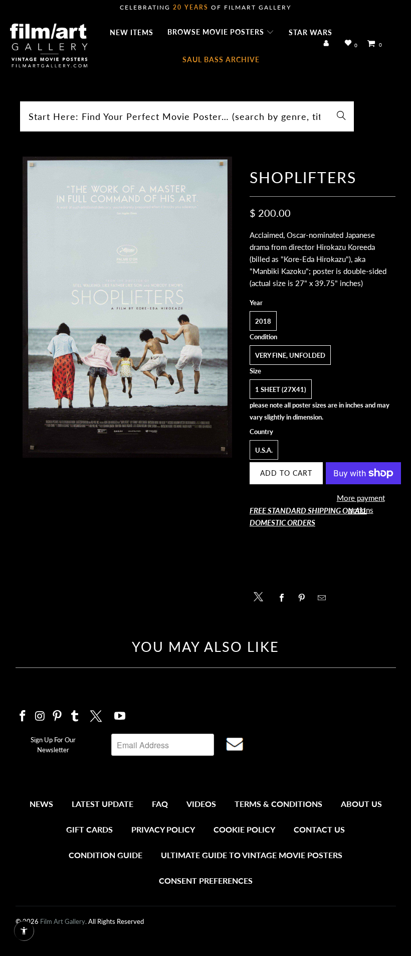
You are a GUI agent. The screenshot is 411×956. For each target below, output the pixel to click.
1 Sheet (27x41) (280, 389)
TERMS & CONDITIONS (278, 803)
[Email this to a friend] (324, 597)
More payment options (361, 503)
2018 (263, 321)
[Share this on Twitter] (261, 596)
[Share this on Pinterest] (304, 597)
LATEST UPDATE (102, 803)
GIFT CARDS (89, 829)
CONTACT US (319, 829)
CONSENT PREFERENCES (206, 880)
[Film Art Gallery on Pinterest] (57, 716)
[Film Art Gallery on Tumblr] (75, 716)
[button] (220, 32)
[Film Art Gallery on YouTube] (119, 716)
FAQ (160, 803)
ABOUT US (361, 803)
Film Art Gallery (62, 921)
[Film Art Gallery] (49, 46)
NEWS (41, 803)
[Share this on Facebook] (284, 597)
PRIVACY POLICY (163, 829)
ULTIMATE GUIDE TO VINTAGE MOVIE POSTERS (251, 855)
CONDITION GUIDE (105, 855)
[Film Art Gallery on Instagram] (40, 716)
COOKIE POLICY (244, 829)
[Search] (341, 116)
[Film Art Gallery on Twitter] (97, 715)
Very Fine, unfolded (290, 355)
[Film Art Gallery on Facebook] (23, 716)
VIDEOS (201, 803)
